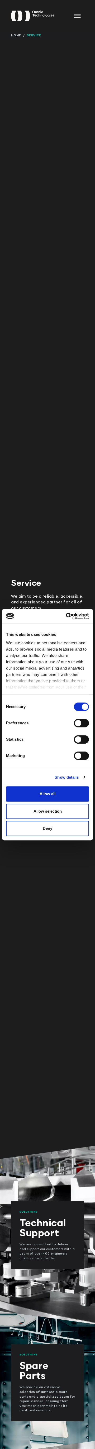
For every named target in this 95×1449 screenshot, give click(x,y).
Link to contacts (12, 1147)
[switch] (81, 723)
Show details (67, 777)
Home (16, 35)
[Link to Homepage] (32, 16)
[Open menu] (77, 15)
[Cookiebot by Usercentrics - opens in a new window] (67, 616)
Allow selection (48, 811)
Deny (47, 828)
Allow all (47, 794)
